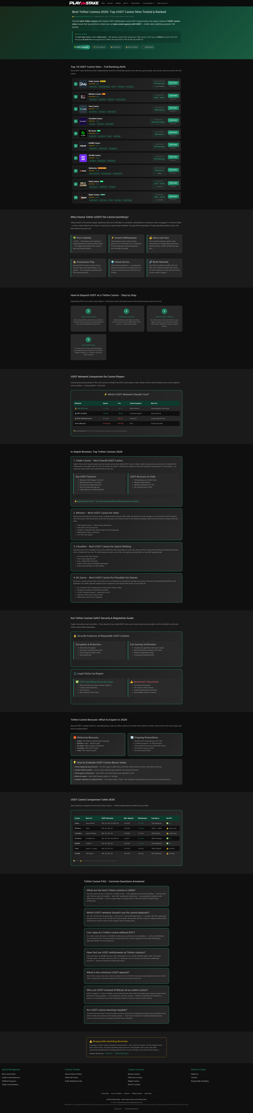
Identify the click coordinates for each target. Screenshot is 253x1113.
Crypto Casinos (162, 3)
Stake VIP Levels (71, 1077)
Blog (103, 3)
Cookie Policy (148, 1093)
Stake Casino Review (10, 1085)
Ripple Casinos (133, 1081)
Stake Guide (135, 3)
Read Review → (173, 86)
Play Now (173, 83)
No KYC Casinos (134, 1085)
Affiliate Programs (9, 1081)
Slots (125, 3)
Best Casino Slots (9, 1074)
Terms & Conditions (116, 1093)
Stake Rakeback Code (73, 1081)
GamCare (108, 1053)
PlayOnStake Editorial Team (84, 16)
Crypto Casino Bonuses (11, 1077)
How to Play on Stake (73, 1074)
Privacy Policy (105, 1093)
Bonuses (110, 3)
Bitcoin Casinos (134, 1074)
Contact (194, 1077)
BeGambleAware (122, 1053)
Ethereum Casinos (135, 1077)
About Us (194, 1074)
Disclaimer (127, 1093)
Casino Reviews (148, 3)
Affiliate (118, 3)
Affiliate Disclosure (137, 1093)
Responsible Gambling (200, 1081)
